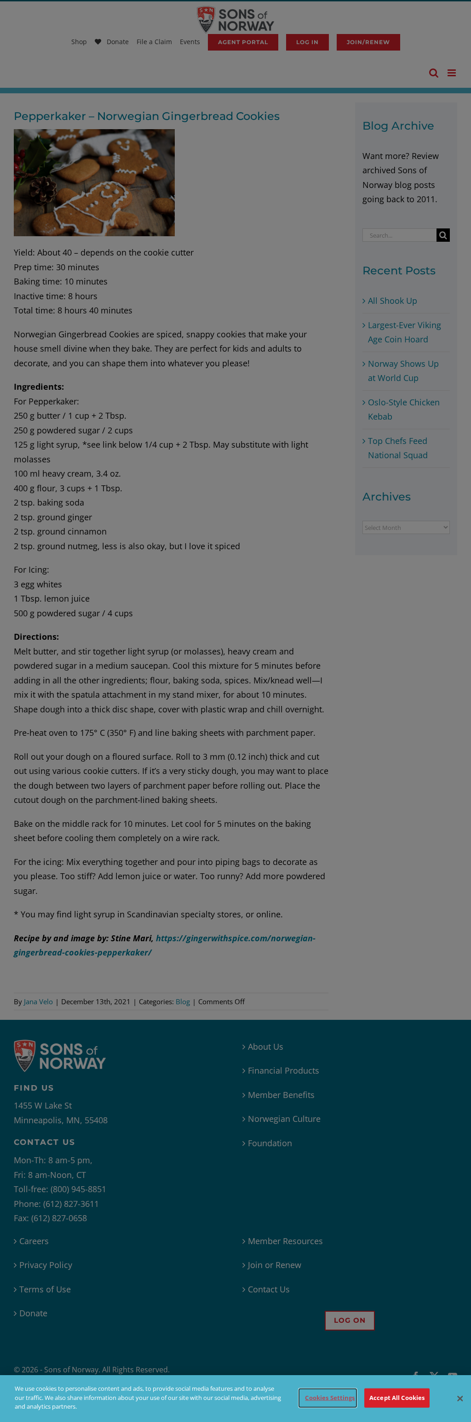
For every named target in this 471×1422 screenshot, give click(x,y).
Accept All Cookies (397, 1398)
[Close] (460, 1398)
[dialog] (235, 1398)
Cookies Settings (330, 1398)
